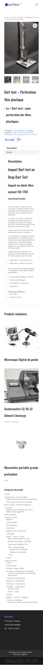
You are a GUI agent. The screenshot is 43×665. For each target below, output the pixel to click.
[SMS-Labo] (13, 139)
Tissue (10, 555)
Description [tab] (12, 148)
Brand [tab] (9, 152)
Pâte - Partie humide (16, 547)
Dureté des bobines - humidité (19, 541)
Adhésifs (9, 519)
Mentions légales (20, 654)
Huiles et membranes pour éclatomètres (21, 499)
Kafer (6, 480)
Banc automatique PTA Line (19, 538)
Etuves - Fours (13, 591)
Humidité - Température (15, 587)
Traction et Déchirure (14, 600)
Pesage (9, 594)
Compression (11, 565)
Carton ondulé (11, 522)
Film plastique (19, 130)
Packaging (27, 17)
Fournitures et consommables (16, 497)
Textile (8, 558)
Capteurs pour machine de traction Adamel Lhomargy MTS (19, 511)
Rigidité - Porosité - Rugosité (17, 597)
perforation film (27, 132)
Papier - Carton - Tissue (15, 536)
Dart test (16, 132)
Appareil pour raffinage (18, 549)
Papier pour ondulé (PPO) (18, 544)
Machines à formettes (18, 552)
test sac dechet (31, 134)
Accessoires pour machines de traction (23, 602)
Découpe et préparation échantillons (20, 571)
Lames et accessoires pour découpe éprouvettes (22, 574)
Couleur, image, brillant (15, 568)
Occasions (8, 508)
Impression (10, 528)
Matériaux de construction (16, 531)
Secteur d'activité (17, 17)
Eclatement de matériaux (15, 578)
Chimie (8, 563)
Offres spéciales (10, 514)
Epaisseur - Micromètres (15, 581)
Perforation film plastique (14, 134)
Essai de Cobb (13, 589)
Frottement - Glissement (15, 584)
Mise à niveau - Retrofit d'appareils (17, 505)
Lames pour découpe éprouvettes (19, 502)
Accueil (6, 17)
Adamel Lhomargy (11, 422)
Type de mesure (10, 560)
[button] (35, 26)
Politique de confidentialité (20, 652)
